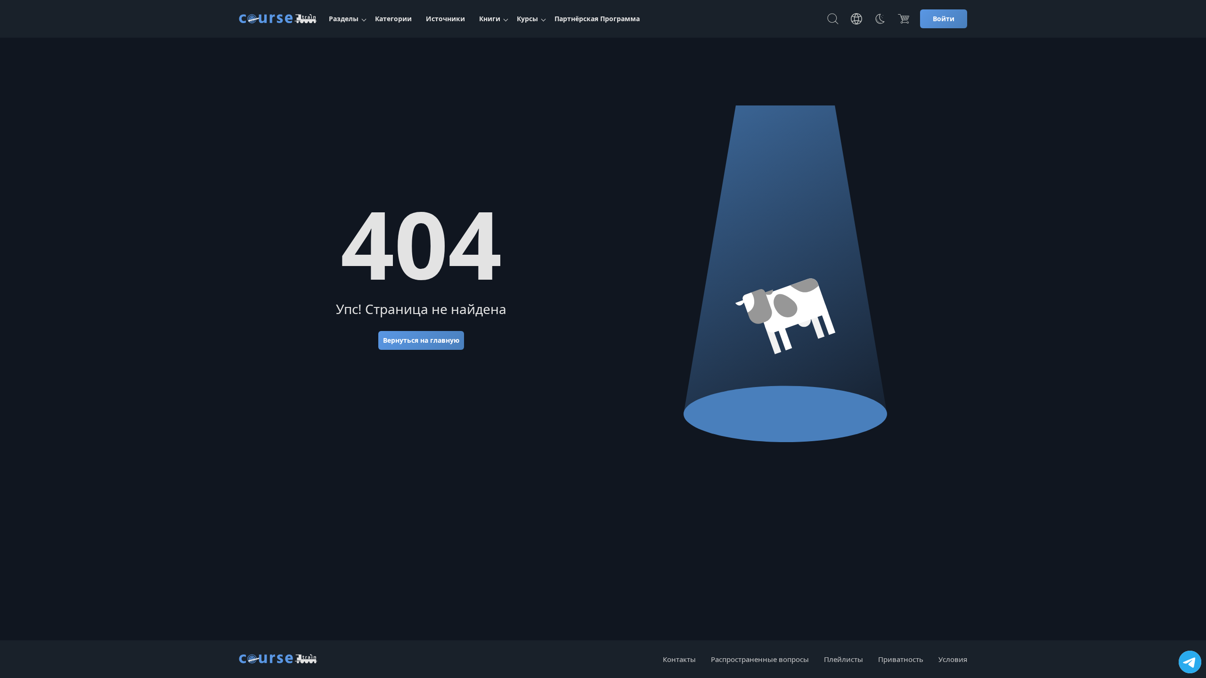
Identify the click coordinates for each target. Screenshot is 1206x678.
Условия (952, 659)
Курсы (527, 18)
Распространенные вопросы (760, 659)
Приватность (900, 659)
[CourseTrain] (278, 18)
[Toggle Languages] (856, 19)
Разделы (344, 18)
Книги (489, 18)
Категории (393, 18)
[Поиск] (832, 19)
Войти (943, 18)
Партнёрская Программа (597, 18)
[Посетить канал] (1190, 662)
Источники (445, 18)
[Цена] (903, 19)
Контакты (679, 659)
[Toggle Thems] (880, 19)
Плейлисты (843, 659)
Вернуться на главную (421, 340)
